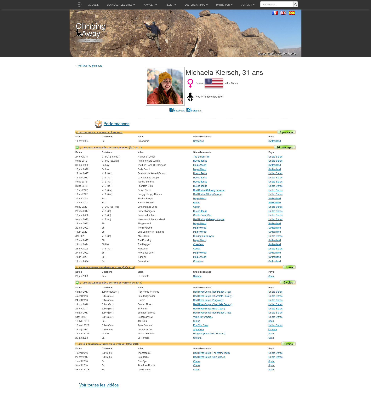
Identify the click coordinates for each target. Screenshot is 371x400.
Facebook (179, 110)
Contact (246, 4)
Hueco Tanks (200, 160)
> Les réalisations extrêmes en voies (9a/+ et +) (105, 267)
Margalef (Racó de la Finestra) (209, 333)
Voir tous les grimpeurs (90, 65)
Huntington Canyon (203, 235)
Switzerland (274, 140)
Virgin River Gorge (203, 316)
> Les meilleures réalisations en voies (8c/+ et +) (111, 282)
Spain (271, 276)
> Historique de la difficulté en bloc (99, 132)
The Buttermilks (201, 156)
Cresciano (198, 140)
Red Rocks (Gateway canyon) (209, 190)
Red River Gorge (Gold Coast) (209, 308)
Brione (196, 202)
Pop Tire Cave (200, 325)
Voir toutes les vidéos (99, 385)
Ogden (196, 206)
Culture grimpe (195, 4)
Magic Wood (199, 164)
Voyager (148, 4)
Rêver (169, 4)
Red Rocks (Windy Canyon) (207, 194)
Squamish (198, 329)
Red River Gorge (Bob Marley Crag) (212, 291)
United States (275, 156)
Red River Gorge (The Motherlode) (211, 352)
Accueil (93, 4)
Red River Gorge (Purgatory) (208, 299)
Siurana (197, 276)
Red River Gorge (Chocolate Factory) (212, 295)
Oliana (196, 320)
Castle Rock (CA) (202, 215)
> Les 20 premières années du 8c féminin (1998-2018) (107, 344)
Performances (116, 123)
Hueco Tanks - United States (277, 53)
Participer (223, 4)
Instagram (196, 110)
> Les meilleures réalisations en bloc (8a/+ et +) (111, 147)
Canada (272, 329)
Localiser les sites (119, 4)
